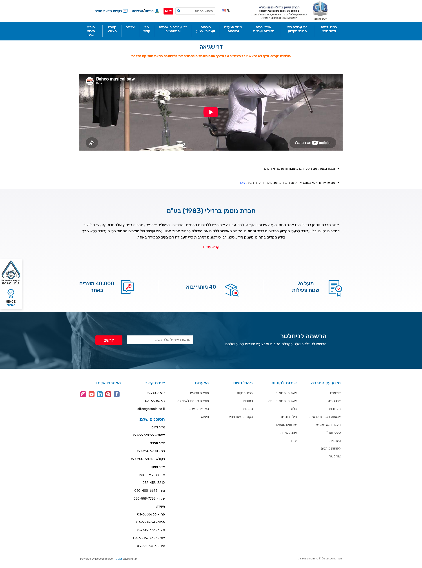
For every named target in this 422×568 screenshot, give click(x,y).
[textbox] (195, 11)
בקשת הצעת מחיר (240, 417)
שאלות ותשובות (286, 393)
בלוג (294, 409)
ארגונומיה (334, 401)
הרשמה (137, 11)
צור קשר (335, 456)
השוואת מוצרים (199, 409)
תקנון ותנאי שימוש (328, 425)
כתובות (248, 401)
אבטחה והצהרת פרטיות (325, 417)
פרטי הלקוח (245, 393)
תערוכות (335, 409)
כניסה (149, 11)
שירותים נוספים (286, 425)
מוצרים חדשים (199, 393)
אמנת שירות (288, 433)
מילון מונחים (289, 417)
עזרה (293, 440)
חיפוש (205, 417)
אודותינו (335, 393)
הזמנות (248, 409)
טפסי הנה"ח (332, 433)
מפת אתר (334, 440)
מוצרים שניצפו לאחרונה (193, 401)
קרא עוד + (211, 246)
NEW (168, 11)
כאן (243, 182)
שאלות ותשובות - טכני (282, 401)
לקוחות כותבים (331, 448)
